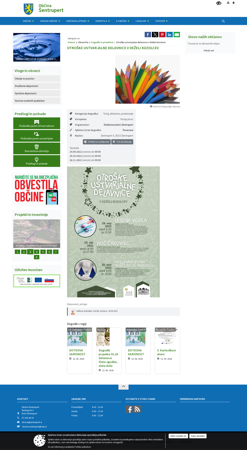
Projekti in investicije (31, 214)
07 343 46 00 (28, 417)
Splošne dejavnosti (25, 93)
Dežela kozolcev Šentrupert (118, 124)
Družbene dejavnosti (26, 86)
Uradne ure (78, 399)
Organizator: (82, 124)
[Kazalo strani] (228, 2)
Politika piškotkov (82, 446)
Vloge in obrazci (27, 70)
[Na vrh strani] (123, 387)
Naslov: (79, 135)
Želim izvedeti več (178, 436)
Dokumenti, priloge (77, 304)
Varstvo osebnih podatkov (30, 100)
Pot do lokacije (124, 141)
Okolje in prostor (24, 78)
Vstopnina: (81, 119)
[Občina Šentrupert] (28, 9)
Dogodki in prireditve (102, 42)
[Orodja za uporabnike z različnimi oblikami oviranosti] (218, 3)
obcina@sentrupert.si (32, 422)
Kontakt (22, 399)
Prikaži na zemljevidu (98, 141)
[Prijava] (233, 2)
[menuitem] (28, 21)
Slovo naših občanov (205, 36)
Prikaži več (209, 50)
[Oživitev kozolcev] (36, 280)
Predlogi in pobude (30, 113)
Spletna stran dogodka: (88, 130)
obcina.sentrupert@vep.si (34, 426)
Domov (71, 42)
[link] (148, 34)
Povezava (128, 130)
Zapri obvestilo (198, 436)
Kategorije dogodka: (86, 113)
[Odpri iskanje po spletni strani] (223, 21)
